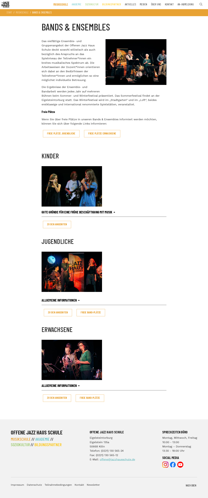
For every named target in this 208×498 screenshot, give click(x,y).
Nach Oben (191, 485)
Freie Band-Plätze (91, 312)
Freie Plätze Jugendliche (61, 133)
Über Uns (156, 4)
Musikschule (60, 4)
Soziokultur (92, 4)
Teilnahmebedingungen (58, 485)
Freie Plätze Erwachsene (102, 133)
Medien (143, 4)
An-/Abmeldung (186, 4)
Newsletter (93, 485)
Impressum (17, 485)
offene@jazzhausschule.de (117, 459)
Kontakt (169, 4)
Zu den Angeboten (57, 224)
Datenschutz (34, 485)
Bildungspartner (111, 4)
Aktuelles (130, 4)
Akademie (76, 4)
